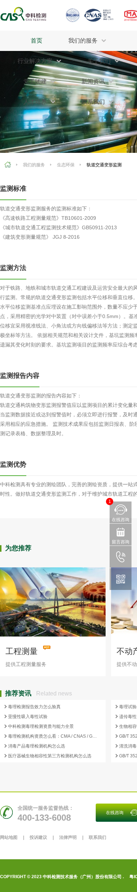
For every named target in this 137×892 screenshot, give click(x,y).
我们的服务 (34, 164)
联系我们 (97, 837)
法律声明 (68, 837)
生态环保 (66, 164)
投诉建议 (38, 837)
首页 (36, 40)
